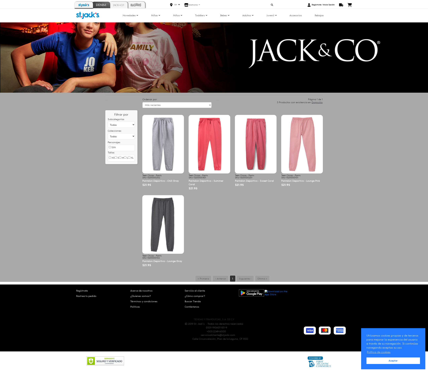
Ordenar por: (150, 99)
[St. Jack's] (88, 15)
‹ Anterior (220, 278)
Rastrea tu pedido (86, 296)
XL (132, 157)
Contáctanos (192, 306)
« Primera (203, 278)
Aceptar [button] (393, 360)
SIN (113, 147)
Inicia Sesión (329, 5)
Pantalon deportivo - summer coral (206, 182)
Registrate (317, 5)
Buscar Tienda (193, 301)
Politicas (135, 306)
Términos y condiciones (143, 301)
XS (113, 157)
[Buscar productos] (272, 5)
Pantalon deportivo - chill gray (160, 180)
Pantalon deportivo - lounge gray (162, 261)
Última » (262, 278)
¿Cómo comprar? (195, 296)
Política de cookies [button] (379, 352)
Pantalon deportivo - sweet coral (254, 180)
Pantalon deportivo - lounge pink (300, 180)
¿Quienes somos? (140, 296)
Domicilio (193, 5)
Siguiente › (245, 278)
